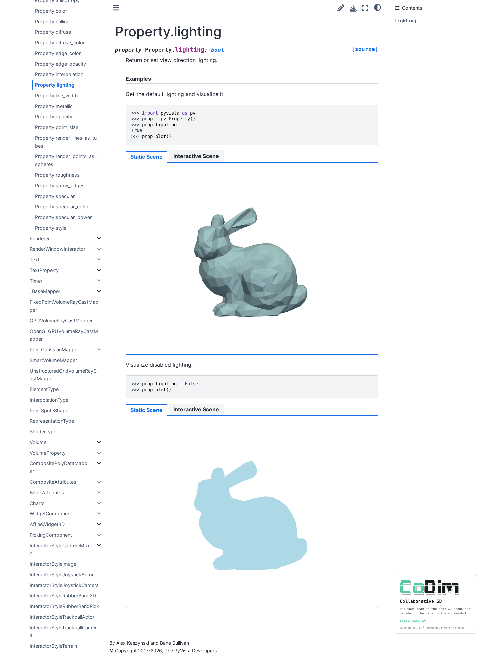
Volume (38, 442)
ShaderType (43, 431)
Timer (36, 280)
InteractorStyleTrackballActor (62, 617)
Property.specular (55, 196)
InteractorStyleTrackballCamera (63, 631)
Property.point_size (56, 127)
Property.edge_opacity (60, 63)
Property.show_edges (60, 185)
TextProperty (44, 270)
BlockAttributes (47, 492)
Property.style (50, 228)
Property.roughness (57, 175)
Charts (37, 503)
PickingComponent (51, 535)
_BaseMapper (45, 291)
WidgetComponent (51, 513)
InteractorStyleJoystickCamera (64, 585)
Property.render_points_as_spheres (66, 160)
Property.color (51, 11)
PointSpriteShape (49, 410)
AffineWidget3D (47, 524)
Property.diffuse (53, 32)
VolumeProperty (48, 453)
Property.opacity (53, 116)
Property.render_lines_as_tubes (66, 142)
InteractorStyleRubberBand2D (63, 595)
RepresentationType (52, 421)
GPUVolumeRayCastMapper (61, 320)
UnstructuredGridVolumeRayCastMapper (63, 374)
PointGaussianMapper (54, 349)
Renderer (40, 238)
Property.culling (52, 21)
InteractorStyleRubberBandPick (64, 606)
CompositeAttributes (53, 482)
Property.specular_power (63, 217)
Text (34, 259)
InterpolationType (49, 400)
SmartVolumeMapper (53, 360)
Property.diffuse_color (60, 42)
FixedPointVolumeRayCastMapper (64, 306)
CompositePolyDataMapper (58, 467)
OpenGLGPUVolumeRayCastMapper (64, 335)
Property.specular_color (61, 206)
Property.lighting (54, 85)
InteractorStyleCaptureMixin (59, 549)
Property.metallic (54, 106)
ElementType (44, 389)
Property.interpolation (59, 74)
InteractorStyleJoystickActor (62, 574)
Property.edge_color (58, 53)
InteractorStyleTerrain (53, 646)
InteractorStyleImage (53, 564)
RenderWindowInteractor (57, 249)
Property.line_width (56, 95)
